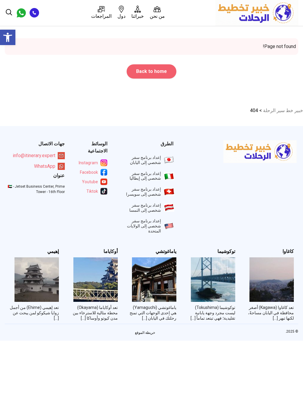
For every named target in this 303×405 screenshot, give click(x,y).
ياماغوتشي (166, 251)
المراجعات (101, 16)
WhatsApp (44, 166)
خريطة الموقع (145, 333)
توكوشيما (226, 251)
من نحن (157, 16)
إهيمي (53, 251)
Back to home (151, 71)
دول (121, 16)
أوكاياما (111, 251)
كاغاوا (288, 251)
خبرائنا (137, 16)
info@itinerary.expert (34, 155)
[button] (7, 37)
